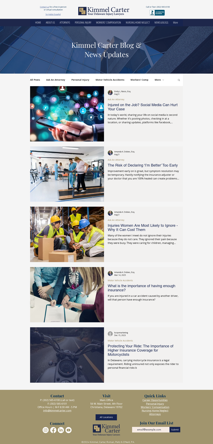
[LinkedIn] (61, 430)
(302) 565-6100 (163, 7)
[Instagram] (46, 430)
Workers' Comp (139, 79)
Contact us (44, 7)
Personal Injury (80, 79)
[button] (178, 80)
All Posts (35, 79)
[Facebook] (53, 430)
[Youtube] (68, 430)
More (158, 79)
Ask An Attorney (55, 79)
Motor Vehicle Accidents (110, 79)
